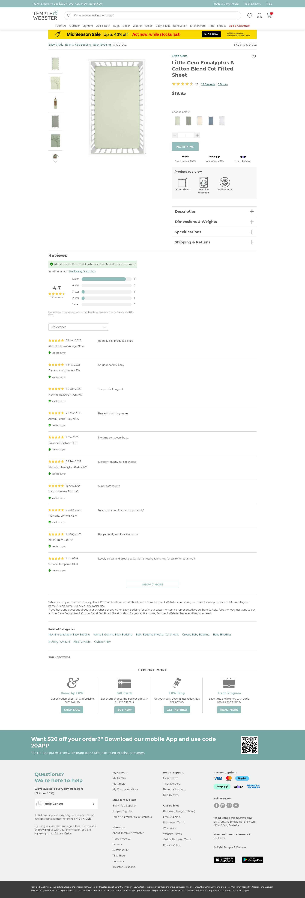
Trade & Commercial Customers (132, 816)
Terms (87, 826)
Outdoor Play (102, 641)
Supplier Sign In (122, 811)
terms (140, 753)
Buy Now (124, 710)
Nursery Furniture (59, 641)
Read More (229, 710)
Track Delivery (252, 3)
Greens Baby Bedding (196, 634)
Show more (152, 584)
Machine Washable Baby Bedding (69, 634)
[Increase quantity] (197, 135)
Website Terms (172, 833)
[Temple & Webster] (45, 15)
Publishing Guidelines (82, 271)
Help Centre (170, 778)
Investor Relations (123, 866)
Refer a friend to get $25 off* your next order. (68, 3)
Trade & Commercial (226, 3)
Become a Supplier (124, 805)
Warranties (169, 828)
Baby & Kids (55, 44)
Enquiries (118, 861)
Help (269, 3)
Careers (117, 844)
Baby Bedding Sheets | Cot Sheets (157, 634)
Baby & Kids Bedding (78, 44)
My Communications (125, 789)
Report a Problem (174, 789)
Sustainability (120, 850)
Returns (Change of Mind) (179, 811)
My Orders (118, 783)
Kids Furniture (82, 641)
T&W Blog (118, 855)
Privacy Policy (63, 833)
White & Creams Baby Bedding (113, 634)
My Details (118, 778)
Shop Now (72, 710)
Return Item (171, 795)
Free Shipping (171, 816)
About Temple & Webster (128, 833)
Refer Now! (96, 3)
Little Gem (179, 56)
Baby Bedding (102, 44)
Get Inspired (177, 710)
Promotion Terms (174, 822)
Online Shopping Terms (177, 839)
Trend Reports (121, 838)
